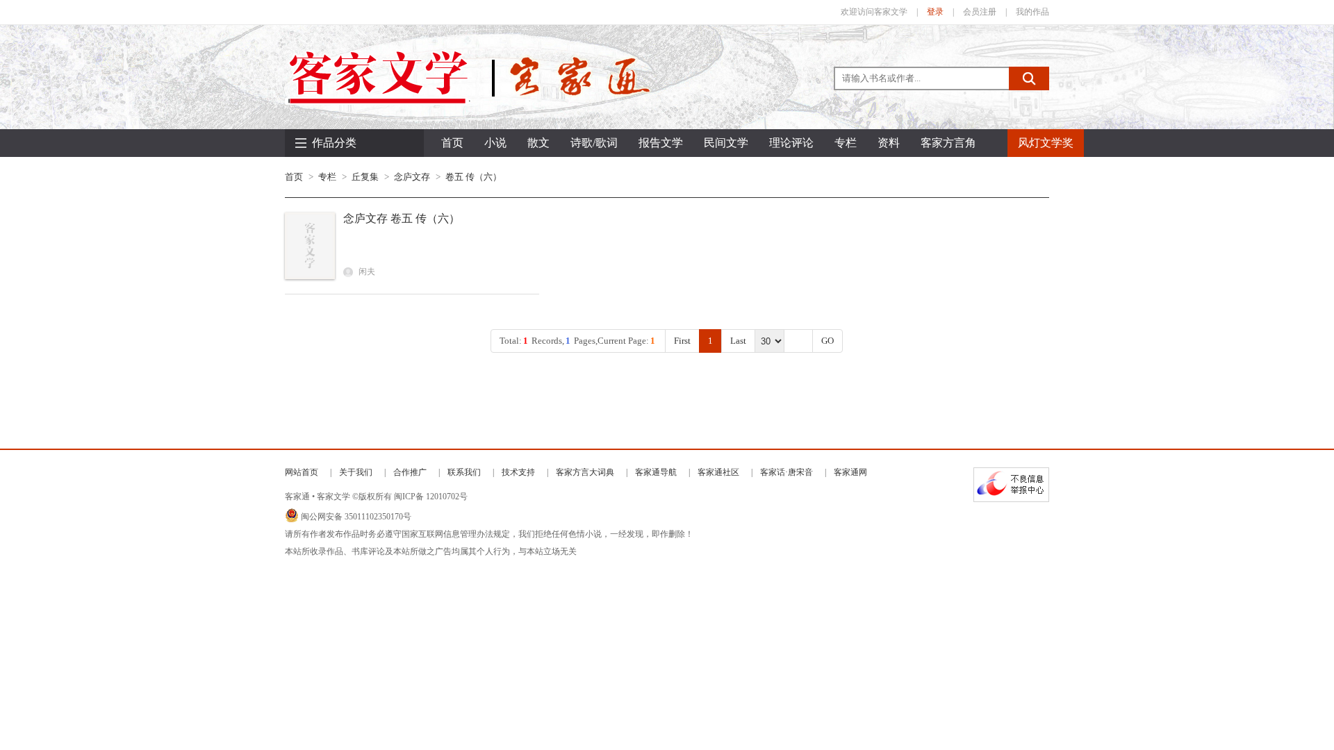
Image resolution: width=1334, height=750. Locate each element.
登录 (935, 12)
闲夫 (365, 271)
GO (827, 340)
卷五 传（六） (473, 177)
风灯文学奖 (1045, 143)
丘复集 (365, 177)
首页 (452, 143)
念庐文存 (412, 177)
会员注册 (979, 12)
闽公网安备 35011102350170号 (356, 517)
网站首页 (301, 472)
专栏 (327, 177)
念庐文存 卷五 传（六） (401, 218)
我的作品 (1032, 12)
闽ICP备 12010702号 (431, 496)
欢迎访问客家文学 (874, 12)
